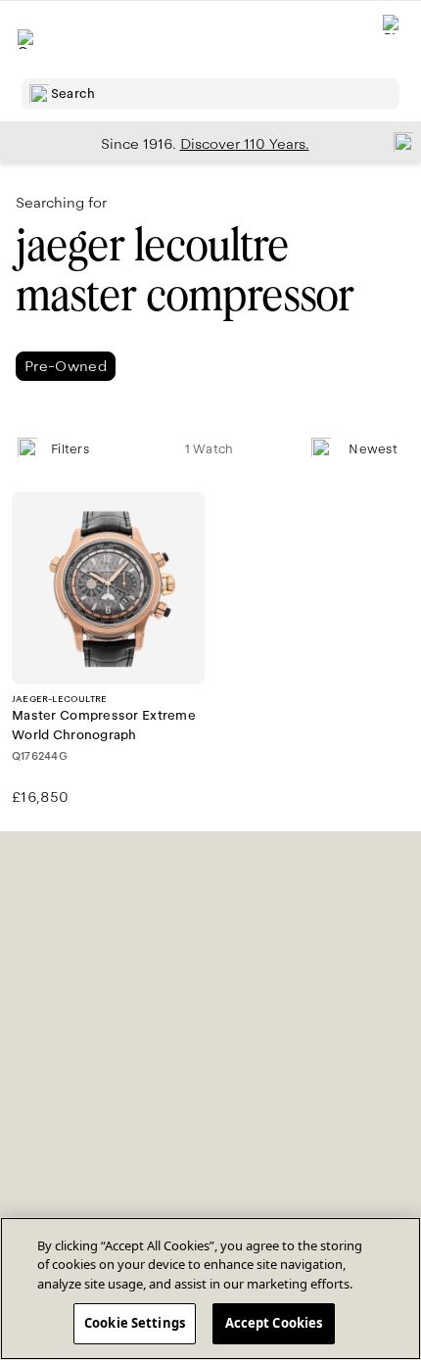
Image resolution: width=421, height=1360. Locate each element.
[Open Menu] (27, 39)
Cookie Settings (134, 1323)
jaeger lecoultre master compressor (184, 270)
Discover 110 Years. (244, 144)
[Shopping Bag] (392, 40)
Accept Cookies (274, 1323)
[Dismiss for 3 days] (397, 141)
